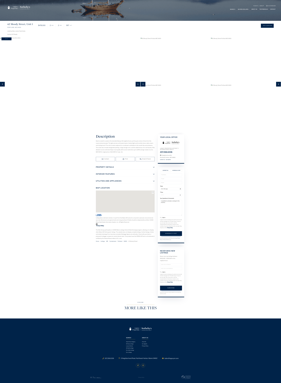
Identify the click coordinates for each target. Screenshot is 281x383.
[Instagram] (143, 365)
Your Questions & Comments (167, 198)
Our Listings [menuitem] (129, 352)
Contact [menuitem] (273, 9)
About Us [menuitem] (254, 9)
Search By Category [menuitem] (130, 341)
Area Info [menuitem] (144, 341)
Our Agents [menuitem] (144, 343)
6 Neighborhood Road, (138, 358)
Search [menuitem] (232, 9)
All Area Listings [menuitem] (129, 343)
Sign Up (262, 5)
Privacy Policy (100, 225)
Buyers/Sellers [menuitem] (243, 9)
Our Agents (168, 159)
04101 (125, 241)
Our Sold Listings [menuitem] (130, 350)
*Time (161, 192)
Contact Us (162, 159)
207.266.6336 (166, 152)
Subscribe (171, 288)
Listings (103, 241)
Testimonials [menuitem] (263, 9)
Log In (256, 5)
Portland (120, 241)
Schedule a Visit (176, 170)
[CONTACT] (267, 26)
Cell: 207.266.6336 (271, 5)
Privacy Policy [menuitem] (145, 346)
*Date (161, 186)
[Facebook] (138, 365)
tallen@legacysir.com (172, 358)
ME (107, 241)
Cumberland (112, 241)
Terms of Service (166, 239)
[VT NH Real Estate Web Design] (186, 377)
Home (97, 241)
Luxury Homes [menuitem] (129, 346)
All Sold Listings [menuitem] (129, 348)
